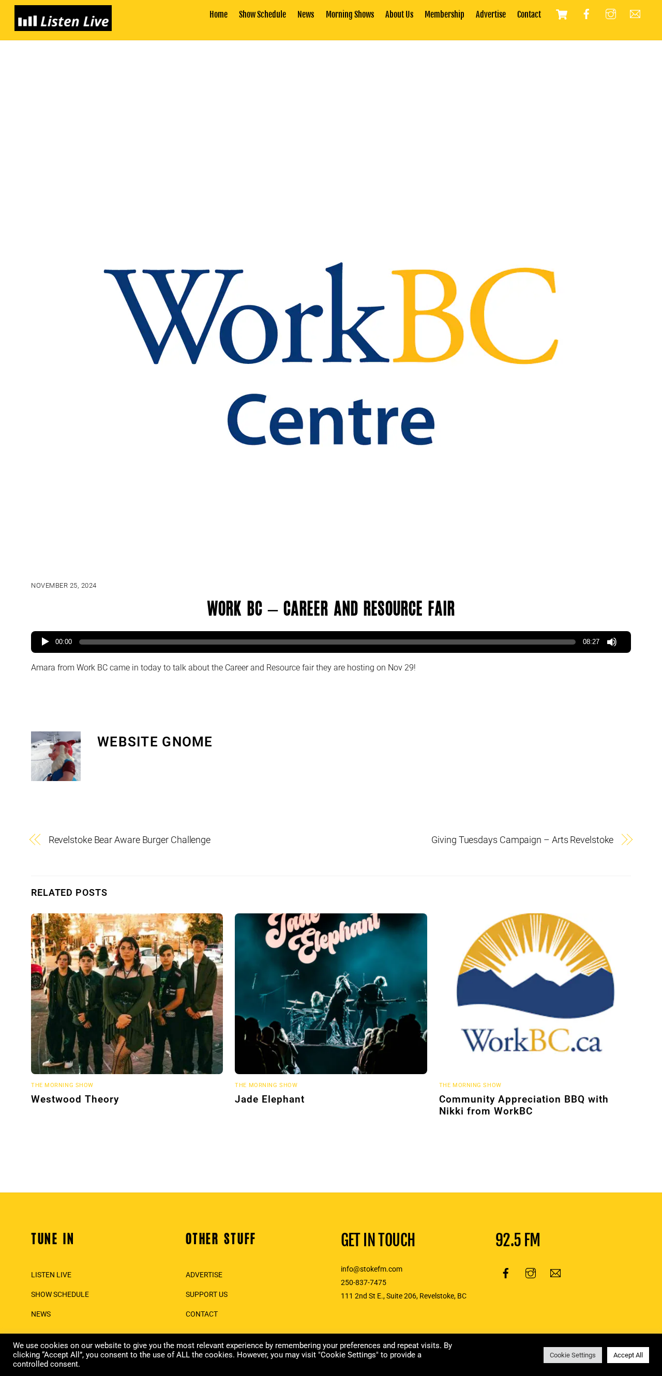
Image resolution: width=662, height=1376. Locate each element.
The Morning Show (62, 1085)
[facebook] (586, 14)
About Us (399, 14)
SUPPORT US (207, 1294)
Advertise (491, 14)
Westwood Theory (75, 1099)
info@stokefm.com (371, 1269)
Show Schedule (262, 14)
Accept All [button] (628, 1355)
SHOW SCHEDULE (60, 1294)
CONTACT (202, 1314)
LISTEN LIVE (51, 1275)
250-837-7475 (363, 1282)
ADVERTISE (204, 1275)
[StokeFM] (63, 26)
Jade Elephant (270, 1099)
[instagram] (610, 14)
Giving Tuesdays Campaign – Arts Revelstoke (522, 839)
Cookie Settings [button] (573, 1355)
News (305, 14)
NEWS (41, 1314)
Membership (444, 14)
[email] (635, 14)
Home (218, 14)
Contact (529, 14)
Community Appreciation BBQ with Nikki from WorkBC (524, 1105)
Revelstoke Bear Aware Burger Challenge (130, 839)
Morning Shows (350, 14)
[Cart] (561, 14)
